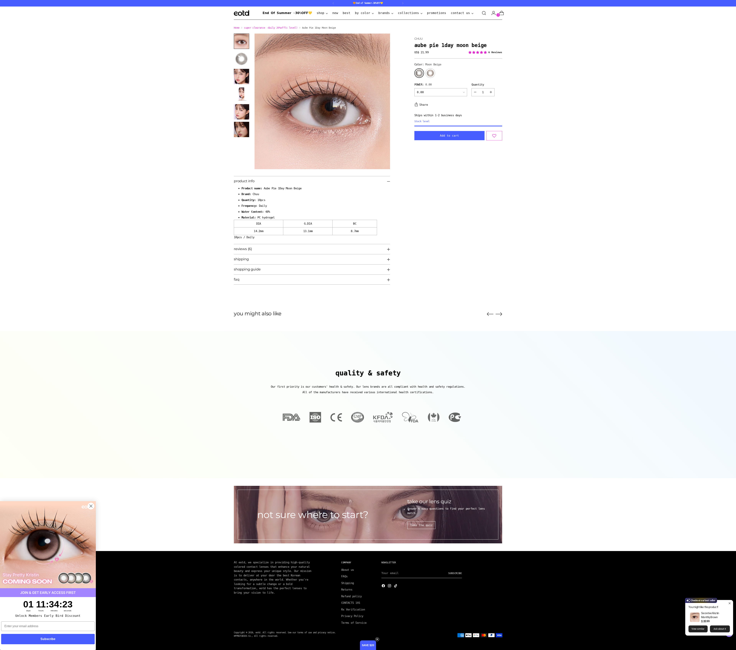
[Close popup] (729, 603)
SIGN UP (330, 350)
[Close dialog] (436, 291)
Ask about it (720, 629)
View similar (698, 629)
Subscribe (47, 639)
